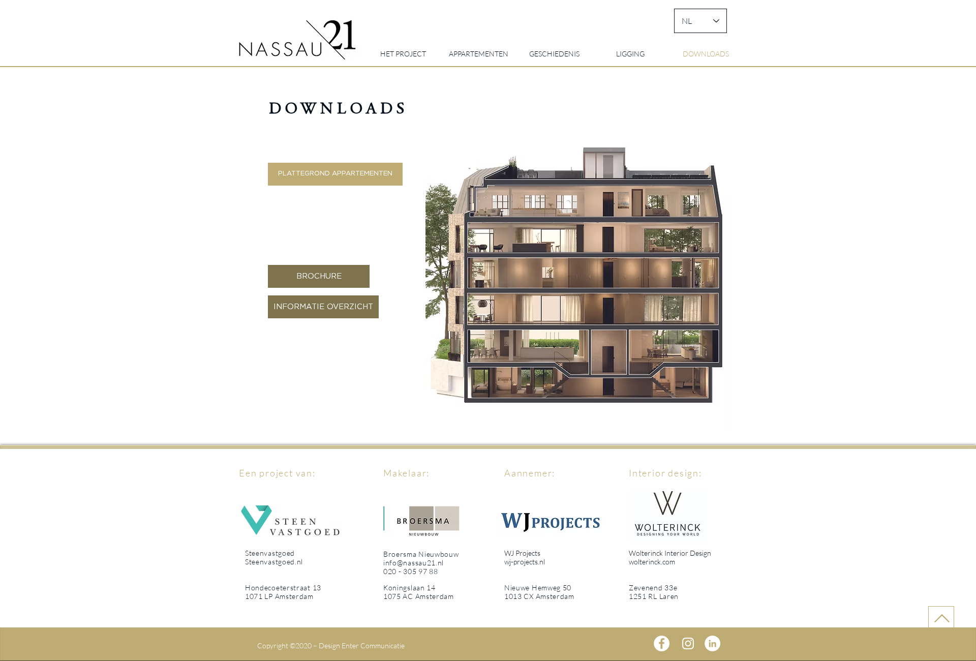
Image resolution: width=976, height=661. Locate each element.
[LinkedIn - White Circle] (712, 643)
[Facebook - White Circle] (661, 643)
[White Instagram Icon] (688, 643)
